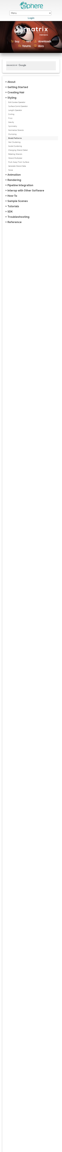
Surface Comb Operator (18, 106)
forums (26, 45)
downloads (44, 41)
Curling (11, 114)
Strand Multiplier (15, 158)
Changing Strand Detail (18, 150)
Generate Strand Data (17, 166)
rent (28, 41)
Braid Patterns (15, 138)
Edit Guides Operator (16, 102)
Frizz (10, 118)
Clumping (12, 134)
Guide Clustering (15, 146)
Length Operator (15, 110)
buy (17, 41)
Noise (10, 170)
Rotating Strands (15, 154)
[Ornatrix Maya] (31, 38)
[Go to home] (31, 8)
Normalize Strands (16, 130)
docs (41, 45)
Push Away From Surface (18, 162)
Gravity (11, 122)
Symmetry (12, 126)
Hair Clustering (14, 142)
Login (31, 18)
